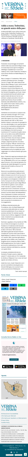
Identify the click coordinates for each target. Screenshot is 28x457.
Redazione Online (15, 41)
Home (2, 21)
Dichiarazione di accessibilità (9, 413)
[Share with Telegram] (5, 288)
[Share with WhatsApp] (21, 285)
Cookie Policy (19, 454)
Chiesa (15, 21)
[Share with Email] (13, 288)
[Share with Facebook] (13, 285)
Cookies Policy (5, 422)
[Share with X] (5, 285)
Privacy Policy (5, 420)
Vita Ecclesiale (9, 21)
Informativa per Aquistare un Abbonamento (14, 418)
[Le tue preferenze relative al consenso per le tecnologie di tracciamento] (25, 454)
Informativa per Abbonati (8, 416)
